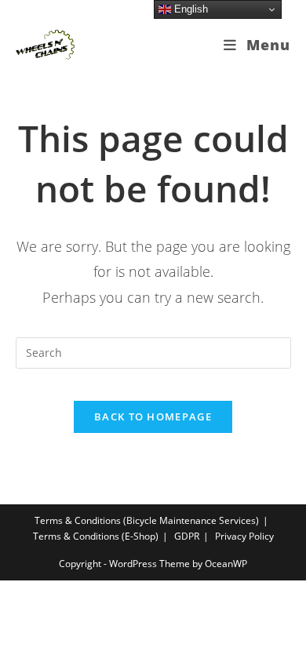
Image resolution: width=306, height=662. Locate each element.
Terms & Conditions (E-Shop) (95, 536)
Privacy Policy (244, 536)
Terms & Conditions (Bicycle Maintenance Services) (147, 520)
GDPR (186, 536)
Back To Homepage (153, 416)
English (189, 9)
